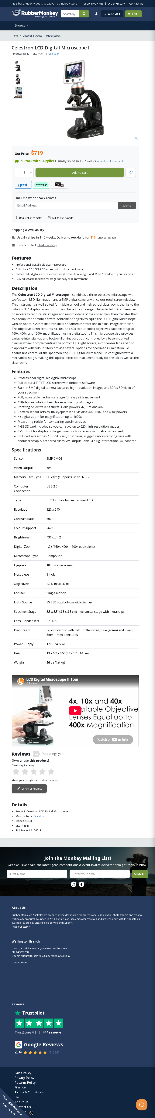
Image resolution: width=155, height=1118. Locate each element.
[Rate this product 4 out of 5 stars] (42, 771)
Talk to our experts (62, 218)
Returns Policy (25, 1082)
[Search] (84, 13)
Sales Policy (23, 1073)
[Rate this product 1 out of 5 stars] (16, 771)
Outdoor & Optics (32, 35)
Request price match (31, 218)
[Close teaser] (31, 1113)
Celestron (54, 53)
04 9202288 (22, 952)
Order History (116, 3)
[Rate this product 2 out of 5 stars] (24, 771)
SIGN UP (140, 874)
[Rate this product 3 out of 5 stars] (33, 771)
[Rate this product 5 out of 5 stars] (51, 771)
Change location (107, 237)
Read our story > (21, 926)
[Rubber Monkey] (35, 16)
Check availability (47, 245)
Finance (20, 1087)
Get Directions (20, 962)
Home (15, 35)
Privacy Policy (24, 1078)
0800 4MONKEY (93, 3)
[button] (15, 1103)
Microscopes (53, 35)
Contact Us (136, 3)
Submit (126, 205)
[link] (73, 884)
